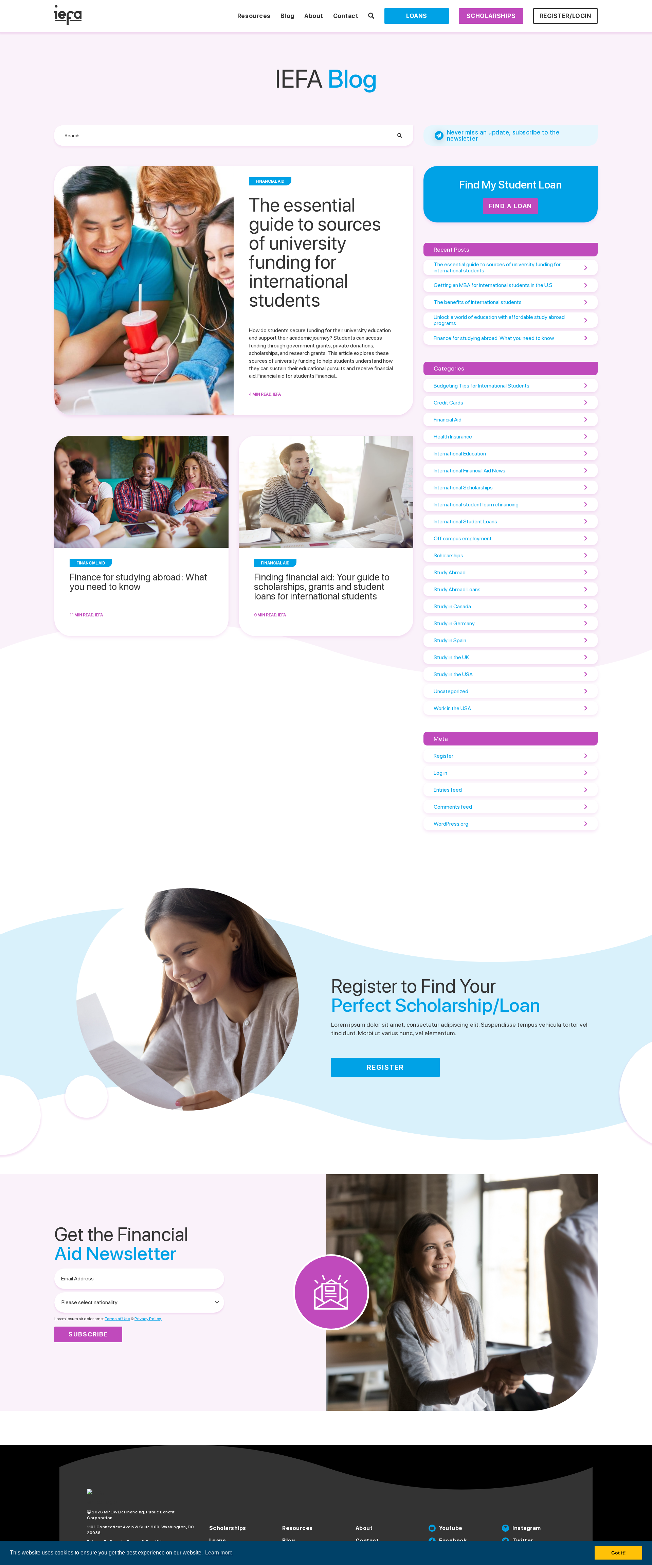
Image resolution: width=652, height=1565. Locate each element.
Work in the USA (452, 708)
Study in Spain (450, 640)
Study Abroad (450, 572)
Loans (416, 15)
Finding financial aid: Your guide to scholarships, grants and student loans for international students (322, 586)
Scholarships (491, 15)
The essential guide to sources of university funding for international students (315, 252)
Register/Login (566, 15)
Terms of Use (117, 1318)
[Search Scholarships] (371, 15)
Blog (287, 15)
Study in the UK (451, 657)
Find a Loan (510, 206)
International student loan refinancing (476, 504)
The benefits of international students (478, 302)
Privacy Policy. (148, 1318)
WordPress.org (451, 824)
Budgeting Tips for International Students (481, 385)
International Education (460, 453)
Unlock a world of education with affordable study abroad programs (499, 320)
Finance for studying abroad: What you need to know (138, 581)
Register (443, 756)
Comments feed (453, 807)
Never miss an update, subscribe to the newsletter (503, 135)
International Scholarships (463, 487)
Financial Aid (447, 419)
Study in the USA (453, 674)
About (313, 15)
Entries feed (448, 790)
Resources (254, 15)
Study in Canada (452, 606)
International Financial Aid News (469, 470)
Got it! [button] (618, 1552)
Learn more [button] (219, 1552)
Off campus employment (463, 538)
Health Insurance (453, 436)
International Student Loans (465, 521)
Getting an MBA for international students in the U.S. (494, 285)
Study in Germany (454, 623)
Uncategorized (451, 691)
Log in (440, 773)
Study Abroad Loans (457, 589)
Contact (346, 15)
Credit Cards (448, 402)
